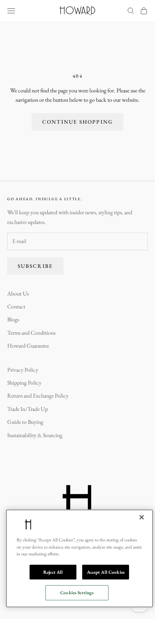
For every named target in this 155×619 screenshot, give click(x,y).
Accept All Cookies (106, 572)
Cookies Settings (77, 593)
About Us (18, 293)
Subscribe (35, 265)
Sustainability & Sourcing (34, 435)
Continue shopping (77, 121)
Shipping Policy (24, 382)
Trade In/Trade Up (27, 409)
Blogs (13, 319)
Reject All (53, 572)
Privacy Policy (22, 369)
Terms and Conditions (31, 332)
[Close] (142, 517)
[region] (79, 558)
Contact (16, 306)
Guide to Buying (25, 422)
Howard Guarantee (28, 345)
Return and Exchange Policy (37, 395)
